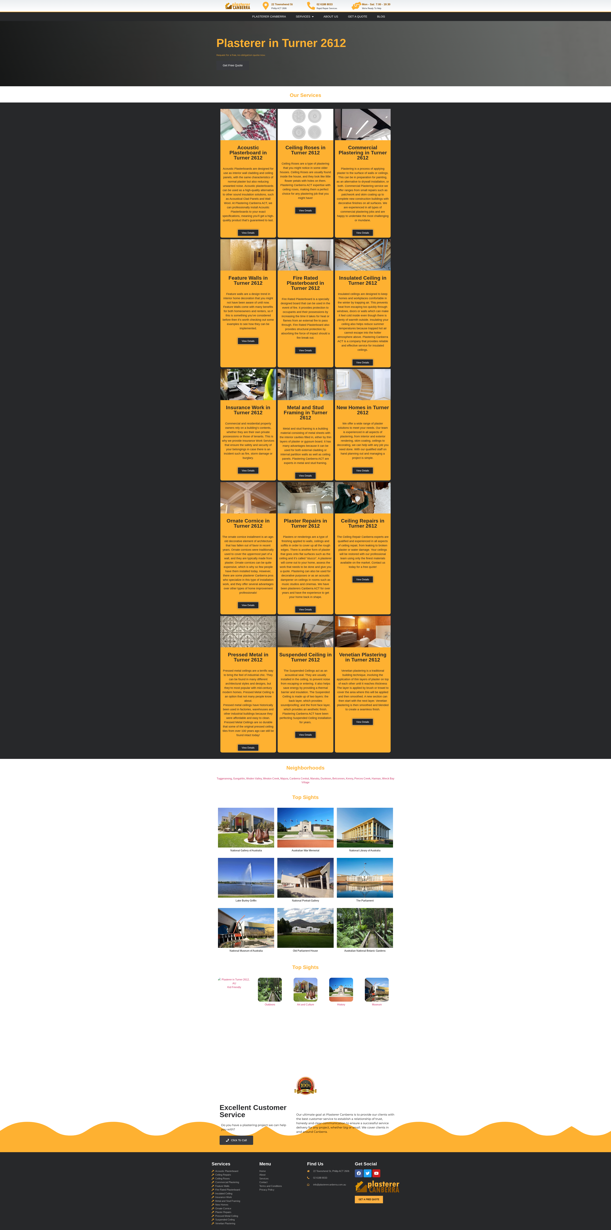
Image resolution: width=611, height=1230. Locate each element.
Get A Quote (357, 16)
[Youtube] (376, 1173)
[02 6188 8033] (311, 6)
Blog (381, 16)
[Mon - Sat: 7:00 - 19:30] (356, 6)
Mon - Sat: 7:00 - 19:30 (376, 4)
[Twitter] (368, 1173)
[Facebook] (359, 1173)
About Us (330, 16)
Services (303, 16)
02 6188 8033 (325, 4)
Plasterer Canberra (269, 16)
